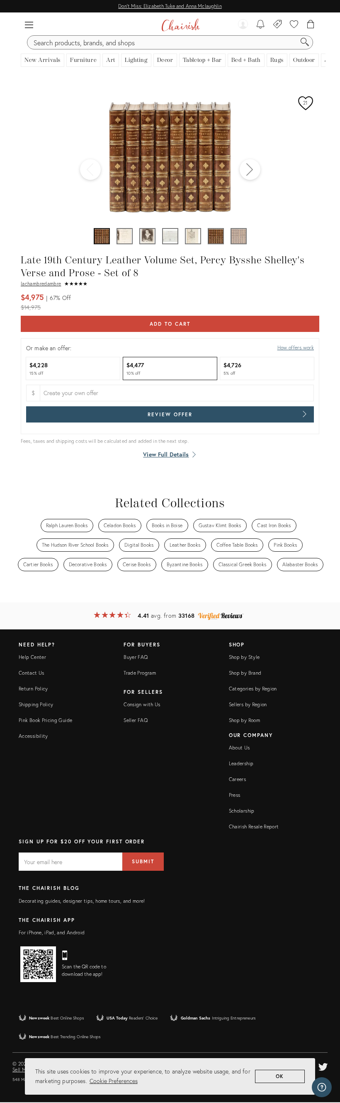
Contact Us (31, 673)
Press (234, 795)
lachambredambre (41, 283)
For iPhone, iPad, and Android (52, 932)
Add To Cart (170, 324)
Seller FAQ (136, 720)
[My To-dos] (260, 25)
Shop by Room (244, 720)
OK (280, 1076)
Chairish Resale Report (254, 826)
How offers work (295, 347)
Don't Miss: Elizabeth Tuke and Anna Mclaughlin (169, 6)
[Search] (304, 42)
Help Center (32, 657)
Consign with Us (142, 704)
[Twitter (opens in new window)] (323, 1065)
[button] (29, 25)
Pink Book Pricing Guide (45, 720)
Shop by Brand (245, 673)
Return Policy (33, 688)
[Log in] (243, 25)
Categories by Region (253, 688)
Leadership (241, 763)
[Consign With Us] (277, 25)
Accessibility (33, 736)
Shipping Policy (36, 704)
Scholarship (242, 811)
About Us (239, 747)
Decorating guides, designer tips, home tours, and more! (82, 901)
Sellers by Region (248, 704)
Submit (143, 861)
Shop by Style (244, 657)
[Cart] (310, 25)
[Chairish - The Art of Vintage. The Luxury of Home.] (180, 25)
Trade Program (140, 673)
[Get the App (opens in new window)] (38, 964)
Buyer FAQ (136, 657)
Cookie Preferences (114, 1081)
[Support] (322, 1087)
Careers (237, 779)
